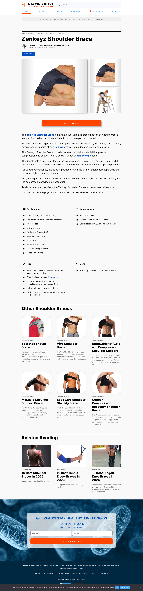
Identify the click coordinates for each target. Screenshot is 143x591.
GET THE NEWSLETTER (71, 541)
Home (24, 33)
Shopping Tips (104, 573)
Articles (116, 11)
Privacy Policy (64, 573)
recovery (55, 277)
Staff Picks (97, 11)
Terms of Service (49, 573)
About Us (37, 573)
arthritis (60, 147)
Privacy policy (125, 587)
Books (59, 11)
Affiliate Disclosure (79, 573)
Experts (43, 11)
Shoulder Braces (40, 33)
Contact (93, 573)
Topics (26, 11)
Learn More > (99, 19)
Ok (117, 587)
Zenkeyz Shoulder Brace (40, 134)
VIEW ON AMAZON (71, 123)
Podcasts (75, 11)
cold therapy (84, 155)
